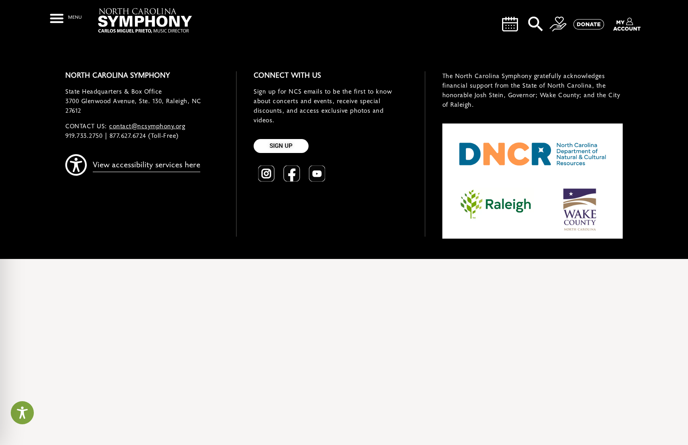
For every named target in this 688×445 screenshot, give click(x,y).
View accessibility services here (146, 165)
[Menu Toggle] (65, 18)
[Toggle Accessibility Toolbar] (22, 412)
